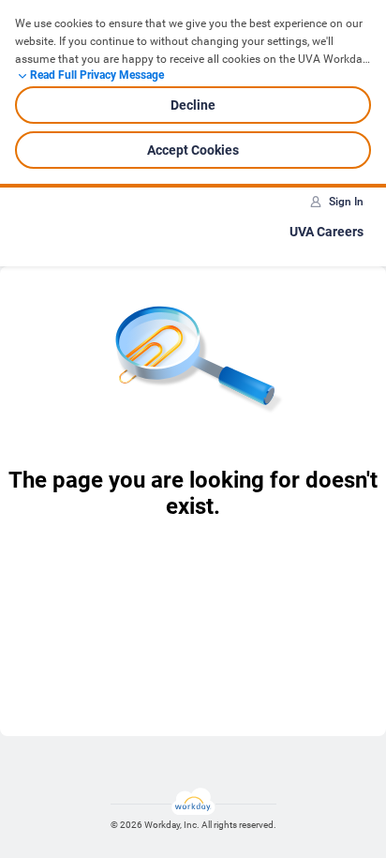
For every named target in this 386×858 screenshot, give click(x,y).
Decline (193, 105)
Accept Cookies (193, 150)
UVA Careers (327, 231)
